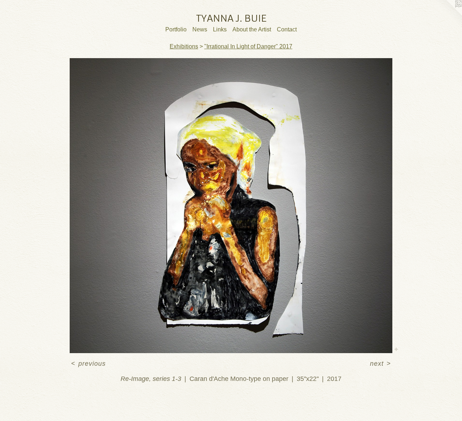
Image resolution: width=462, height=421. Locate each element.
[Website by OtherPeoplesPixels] (447, 14)
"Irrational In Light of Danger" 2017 (248, 46)
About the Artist (251, 29)
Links (220, 29)
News (199, 29)
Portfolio (176, 29)
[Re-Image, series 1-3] (231, 205)
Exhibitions (184, 46)
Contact (287, 29)
